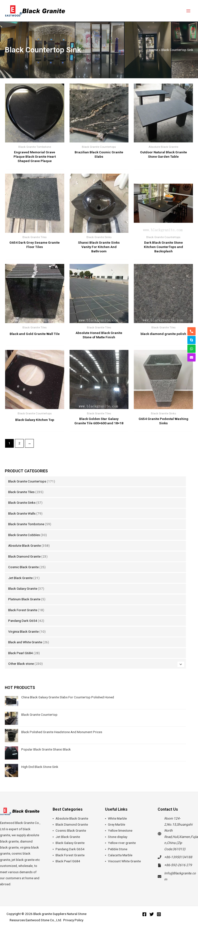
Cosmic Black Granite (23, 567)
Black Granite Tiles (21, 492)
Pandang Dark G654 (22, 621)
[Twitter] (151, 914)
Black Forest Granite (22, 610)
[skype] (191, 340)
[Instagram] (159, 914)
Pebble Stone (117, 849)
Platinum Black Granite (24, 599)
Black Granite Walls (21, 513)
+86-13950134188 (178, 857)
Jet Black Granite (20, 578)
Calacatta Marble (120, 855)
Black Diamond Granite (24, 556)
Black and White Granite (25, 642)
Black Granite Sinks (21, 502)
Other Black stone (21, 664)
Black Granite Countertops (27, 481)
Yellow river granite (122, 843)
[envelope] (191, 357)
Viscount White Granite (124, 861)
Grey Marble (116, 824)
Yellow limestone (120, 830)
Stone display (117, 837)
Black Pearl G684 (20, 653)
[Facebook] (144, 914)
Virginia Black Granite (23, 631)
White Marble (117, 818)
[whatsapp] (191, 349)
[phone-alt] (191, 331)
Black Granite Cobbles (24, 535)
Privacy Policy (73, 920)
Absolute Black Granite (24, 545)
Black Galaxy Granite (22, 588)
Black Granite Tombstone (26, 524)
